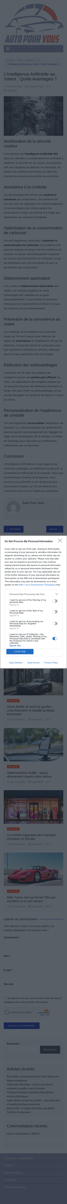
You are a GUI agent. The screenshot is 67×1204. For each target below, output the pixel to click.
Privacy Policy (51, 662)
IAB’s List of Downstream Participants (37, 584)
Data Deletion (16, 662)
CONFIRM (20, 651)
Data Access (33, 662)
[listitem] (33, 594)
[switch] (55, 601)
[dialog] (33, 602)
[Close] (61, 542)
